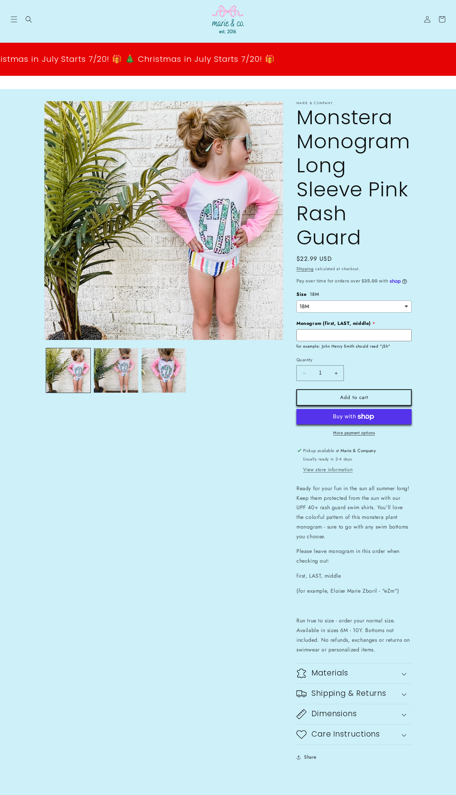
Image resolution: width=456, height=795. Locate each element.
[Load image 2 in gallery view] (116, 370)
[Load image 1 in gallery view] (68, 370)
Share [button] (310, 757)
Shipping (305, 269)
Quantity (304, 360)
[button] (14, 19)
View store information (328, 469)
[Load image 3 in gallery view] (164, 370)
